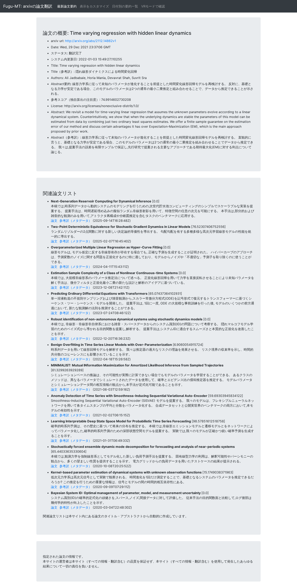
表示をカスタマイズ (94, 6)
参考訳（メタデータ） (75, 221)
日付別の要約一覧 (125, 6)
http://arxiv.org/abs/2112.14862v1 (90, 41)
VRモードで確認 (153, 6)
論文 (54, 221)
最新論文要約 (67, 6)
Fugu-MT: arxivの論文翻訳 (27, 6)
